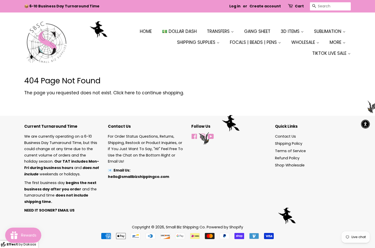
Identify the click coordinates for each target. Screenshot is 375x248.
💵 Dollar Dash (179, 31)
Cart (299, 6)
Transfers (219, 31)
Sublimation (328, 31)
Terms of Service (290, 150)
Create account (265, 6)
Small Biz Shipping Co (185, 227)
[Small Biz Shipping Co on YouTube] (211, 137)
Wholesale (303, 42)
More (336, 42)
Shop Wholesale (290, 165)
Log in (235, 6)
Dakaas (29, 244)
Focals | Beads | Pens (254, 42)
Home (146, 31)
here (130, 93)
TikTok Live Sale (330, 53)
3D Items (291, 31)
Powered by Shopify (225, 227)
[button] (365, 124)
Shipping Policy (288, 143)
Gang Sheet (257, 31)
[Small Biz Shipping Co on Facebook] (194, 137)
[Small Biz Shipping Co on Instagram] (202, 137)
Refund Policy (287, 158)
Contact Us (285, 136)
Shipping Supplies (197, 42)
